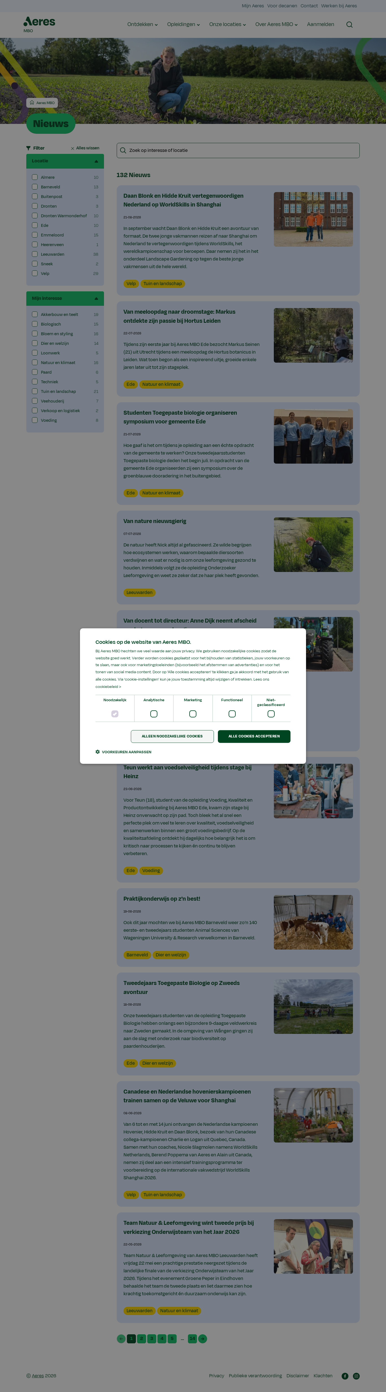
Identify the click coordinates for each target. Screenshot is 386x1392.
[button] (123, 751)
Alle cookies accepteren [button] (254, 736)
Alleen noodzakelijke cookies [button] (172, 736)
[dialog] (193, 696)
